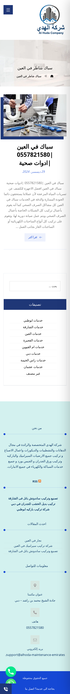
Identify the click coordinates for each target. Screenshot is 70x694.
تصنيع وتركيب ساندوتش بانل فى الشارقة (33, 498)
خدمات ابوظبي (33, 320)
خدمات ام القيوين (33, 347)
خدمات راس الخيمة (33, 360)
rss (35, 481)
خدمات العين (33, 333)
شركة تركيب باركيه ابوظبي (33, 509)
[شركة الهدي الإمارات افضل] (50, 20)
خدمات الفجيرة (33, 340)
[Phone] (11, 671)
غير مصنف (33, 373)
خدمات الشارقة (33, 327)
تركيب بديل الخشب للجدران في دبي (33, 504)
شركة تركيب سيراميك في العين (33, 546)
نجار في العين (33, 540)
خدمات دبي (33, 353)
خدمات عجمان (33, 367)
